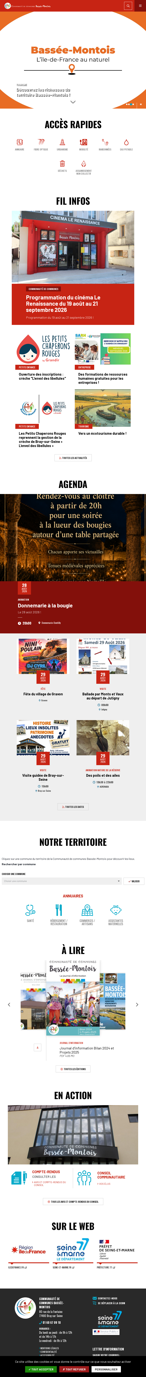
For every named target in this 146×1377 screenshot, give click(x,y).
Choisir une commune (13, 874)
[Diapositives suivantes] (140, 60)
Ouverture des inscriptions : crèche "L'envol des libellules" (42, 376)
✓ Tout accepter (40, 1369)
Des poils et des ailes (103, 775)
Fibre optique (41, 149)
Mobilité (83, 149)
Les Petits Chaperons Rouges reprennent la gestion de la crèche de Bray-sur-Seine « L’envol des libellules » (42, 439)
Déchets (62, 170)
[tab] (126, 104)
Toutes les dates (74, 807)
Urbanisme (62, 149)
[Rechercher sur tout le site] (128, 6)
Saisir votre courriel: (106, 1355)
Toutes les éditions (74, 1069)
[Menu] (140, 6)
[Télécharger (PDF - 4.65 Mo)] (37, 1047)
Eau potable (126, 149)
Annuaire (19, 149)
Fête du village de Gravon (43, 694)
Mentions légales (49, 1348)
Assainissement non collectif (84, 172)
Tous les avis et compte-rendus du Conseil (74, 1201)
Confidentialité (48, 1352)
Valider (135, 881)
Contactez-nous (107, 1298)
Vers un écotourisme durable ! (102, 433)
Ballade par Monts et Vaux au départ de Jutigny (103, 696)
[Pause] (141, 104)
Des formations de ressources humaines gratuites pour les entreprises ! (102, 378)
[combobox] (62, 881)
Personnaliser (106, 1369)
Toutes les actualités (74, 458)
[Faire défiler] (73, 100)
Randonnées (105, 149)
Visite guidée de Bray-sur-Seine (43, 777)
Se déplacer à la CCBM (111, 1303)
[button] (8, 1004)
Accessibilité (47, 1355)
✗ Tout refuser (74, 1369)
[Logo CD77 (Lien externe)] (110, 1319)
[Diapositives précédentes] (5, 60)
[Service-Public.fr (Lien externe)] (110, 1332)
